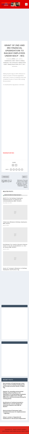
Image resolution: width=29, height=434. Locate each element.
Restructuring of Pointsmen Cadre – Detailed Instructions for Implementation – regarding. (14, 412)
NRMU (13, 59)
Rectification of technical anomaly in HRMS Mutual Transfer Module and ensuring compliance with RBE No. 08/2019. (13, 404)
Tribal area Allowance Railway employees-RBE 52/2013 (15, 222)
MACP (13, 60)
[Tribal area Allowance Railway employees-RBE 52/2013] (15, 212)
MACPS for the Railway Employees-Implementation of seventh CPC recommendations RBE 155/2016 (13, 199)
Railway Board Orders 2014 (14, 64)
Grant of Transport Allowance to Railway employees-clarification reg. (15, 268)
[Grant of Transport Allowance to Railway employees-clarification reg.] (15, 258)
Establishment (8, 60)
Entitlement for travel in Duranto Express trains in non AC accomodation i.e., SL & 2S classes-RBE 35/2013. (15, 246)
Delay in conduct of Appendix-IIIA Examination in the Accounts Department (14, 417)
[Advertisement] (14, 26)
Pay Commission (13, 62)
